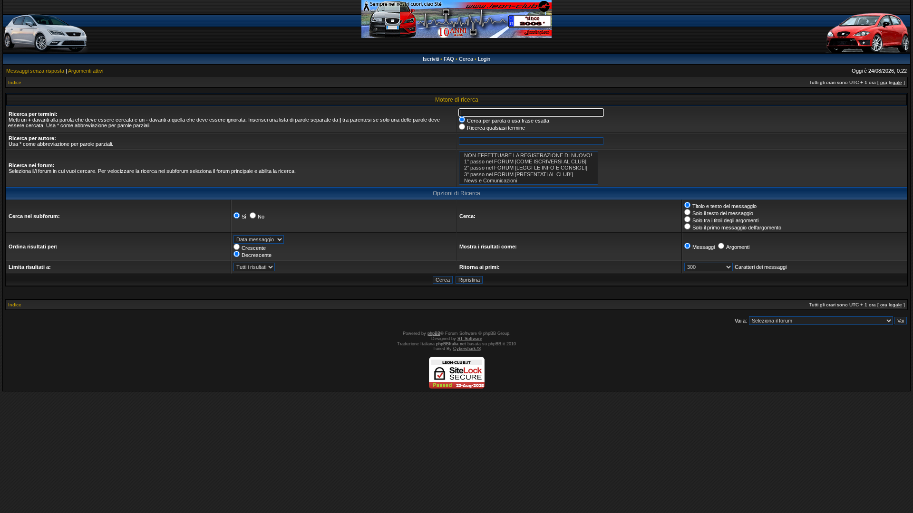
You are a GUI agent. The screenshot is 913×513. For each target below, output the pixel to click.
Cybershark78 (467, 348)
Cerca (466, 59)
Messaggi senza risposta (35, 71)
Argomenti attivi (85, 71)
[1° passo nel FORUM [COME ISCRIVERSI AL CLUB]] (528, 162)
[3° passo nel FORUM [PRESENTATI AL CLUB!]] (528, 174)
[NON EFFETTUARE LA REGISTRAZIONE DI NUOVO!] (528, 155)
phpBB (433, 333)
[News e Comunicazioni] (528, 181)
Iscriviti (431, 59)
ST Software (469, 338)
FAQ (449, 59)
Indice (14, 82)
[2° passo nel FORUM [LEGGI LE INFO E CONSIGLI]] (528, 168)
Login (484, 59)
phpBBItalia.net (451, 344)
